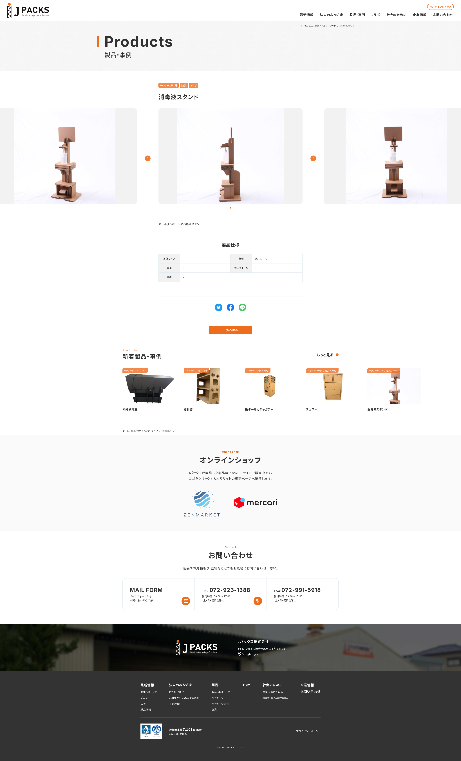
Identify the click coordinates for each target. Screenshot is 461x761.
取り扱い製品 (176, 692)
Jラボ (376, 14)
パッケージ (218, 698)
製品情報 (145, 709)
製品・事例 (357, 14)
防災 (184, 85)
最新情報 (307, 14)
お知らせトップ (148, 692)
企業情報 (420, 14)
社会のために (396, 14)
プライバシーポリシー (308, 731)
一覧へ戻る (230, 330)
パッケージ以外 (329, 25)
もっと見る (325, 354)
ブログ (144, 698)
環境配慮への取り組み (275, 698)
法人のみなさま (331, 14)
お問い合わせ (443, 14)
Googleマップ (250, 654)
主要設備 (174, 703)
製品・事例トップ (221, 692)
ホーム (303, 25)
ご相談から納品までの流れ (184, 698)
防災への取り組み (273, 692)
